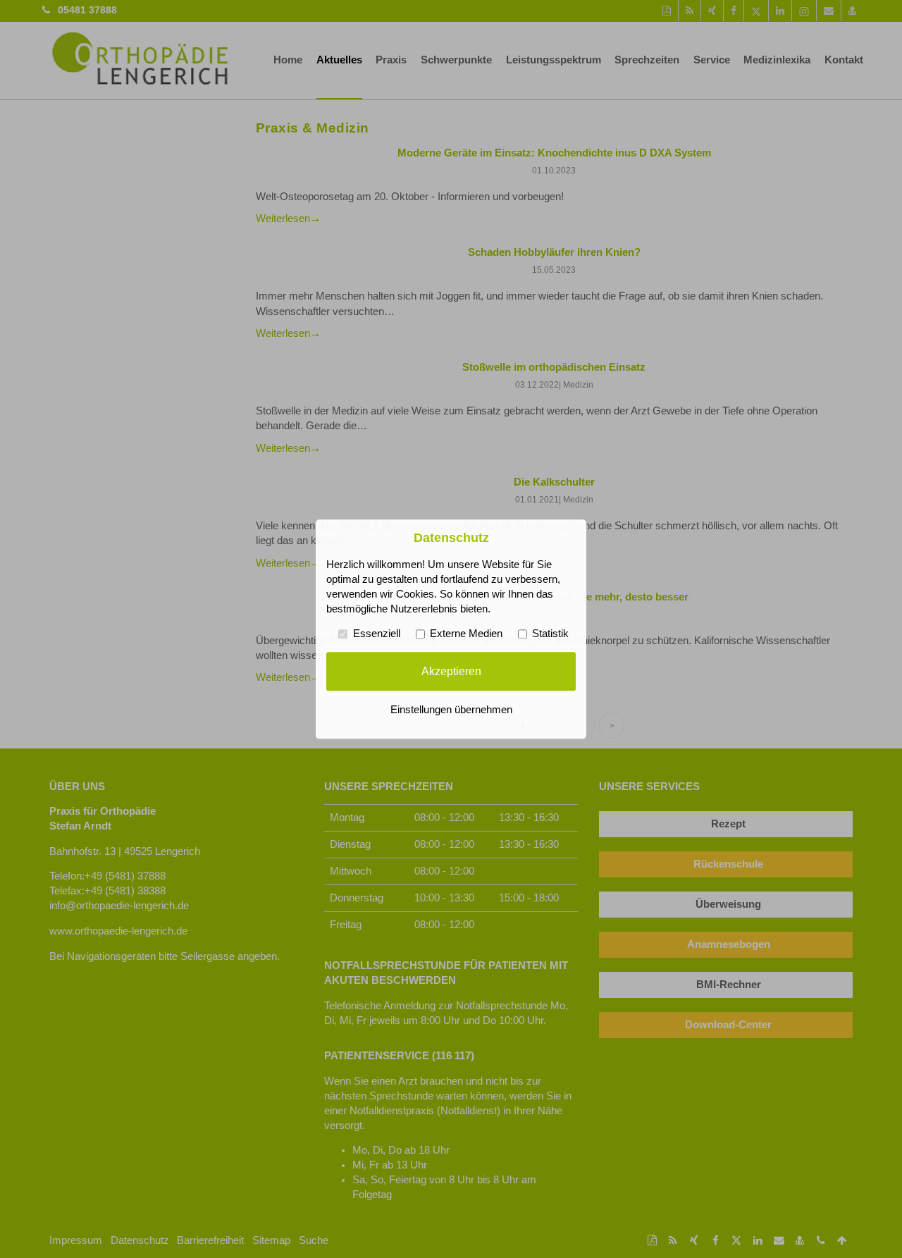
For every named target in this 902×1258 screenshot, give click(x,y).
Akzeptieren (451, 671)
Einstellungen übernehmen (451, 709)
